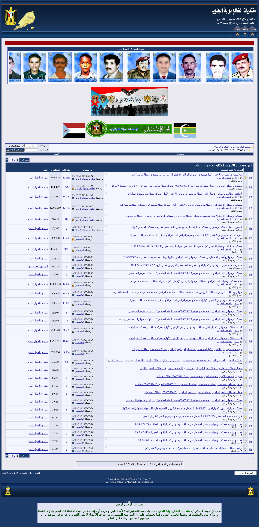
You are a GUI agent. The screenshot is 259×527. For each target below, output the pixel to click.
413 (66, 218)
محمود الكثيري (236, 181)
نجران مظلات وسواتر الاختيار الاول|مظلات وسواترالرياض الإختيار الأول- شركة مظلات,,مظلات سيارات (186, 234)
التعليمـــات (180, 154)
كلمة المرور (42, 149)
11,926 (66, 177)
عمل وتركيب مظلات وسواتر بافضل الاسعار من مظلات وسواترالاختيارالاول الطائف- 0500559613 (189, 424)
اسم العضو (43, 145)
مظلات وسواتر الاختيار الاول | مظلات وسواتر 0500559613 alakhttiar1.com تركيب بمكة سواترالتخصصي (185, 273)
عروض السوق (236, 268)
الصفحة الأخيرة (224, 178)
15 (66, 320)
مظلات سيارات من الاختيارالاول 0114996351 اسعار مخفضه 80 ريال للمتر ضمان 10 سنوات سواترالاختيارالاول (182, 408)
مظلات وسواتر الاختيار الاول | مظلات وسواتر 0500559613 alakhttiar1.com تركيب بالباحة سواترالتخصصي (185, 319)
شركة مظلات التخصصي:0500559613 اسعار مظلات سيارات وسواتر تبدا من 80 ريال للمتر (193, 416)
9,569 (66, 330)
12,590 (66, 283)
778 (66, 187)
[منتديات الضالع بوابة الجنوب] (8, 495)
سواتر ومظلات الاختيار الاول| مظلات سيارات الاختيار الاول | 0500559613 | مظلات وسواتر (193, 392)
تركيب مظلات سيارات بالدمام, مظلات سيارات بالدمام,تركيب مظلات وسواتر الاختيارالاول (193, 448)
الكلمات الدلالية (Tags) (221, 147)
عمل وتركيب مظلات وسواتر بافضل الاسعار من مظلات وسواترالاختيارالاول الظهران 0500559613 (189, 432)
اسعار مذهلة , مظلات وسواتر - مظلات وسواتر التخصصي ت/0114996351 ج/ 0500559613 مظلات (189, 384)
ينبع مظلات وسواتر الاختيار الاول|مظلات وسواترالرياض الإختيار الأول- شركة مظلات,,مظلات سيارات (187, 174)
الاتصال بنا (35, 473)
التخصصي (79, 239)
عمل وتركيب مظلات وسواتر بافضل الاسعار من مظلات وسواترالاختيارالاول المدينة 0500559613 (190, 440)
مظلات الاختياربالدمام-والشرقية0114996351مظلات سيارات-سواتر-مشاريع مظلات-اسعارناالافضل (189, 360)
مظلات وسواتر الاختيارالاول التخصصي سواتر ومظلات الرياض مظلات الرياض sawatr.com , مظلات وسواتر (184, 215)
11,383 (66, 237)
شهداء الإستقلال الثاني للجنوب (131, 49)
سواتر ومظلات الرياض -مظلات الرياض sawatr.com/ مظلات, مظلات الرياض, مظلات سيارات (191, 292)
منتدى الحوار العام (38, 177)
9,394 (66, 352)
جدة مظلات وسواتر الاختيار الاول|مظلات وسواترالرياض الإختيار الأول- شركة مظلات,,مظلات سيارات (187, 281)
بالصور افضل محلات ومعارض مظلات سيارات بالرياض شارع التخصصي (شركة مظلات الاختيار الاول (187, 227)
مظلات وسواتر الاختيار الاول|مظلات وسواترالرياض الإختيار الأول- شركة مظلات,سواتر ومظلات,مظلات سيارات (181, 204)
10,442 (66, 293)
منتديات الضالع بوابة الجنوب (240, 147)
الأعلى (5, 473)
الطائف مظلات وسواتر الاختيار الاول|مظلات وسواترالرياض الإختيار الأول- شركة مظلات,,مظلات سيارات (185, 193)
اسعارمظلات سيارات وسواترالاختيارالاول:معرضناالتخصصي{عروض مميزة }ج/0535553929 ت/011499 (187, 265)
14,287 (66, 196)
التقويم (56, 154)
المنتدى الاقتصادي (38, 266)
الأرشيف (14, 473)
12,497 (66, 207)
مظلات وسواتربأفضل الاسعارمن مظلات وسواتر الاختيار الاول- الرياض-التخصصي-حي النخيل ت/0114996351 (183, 257)
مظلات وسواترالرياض (85, 179)
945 (66, 248)
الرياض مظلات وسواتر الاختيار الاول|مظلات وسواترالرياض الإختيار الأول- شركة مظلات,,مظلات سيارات (185, 300)
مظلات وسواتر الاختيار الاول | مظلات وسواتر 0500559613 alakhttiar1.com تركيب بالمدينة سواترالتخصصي (184, 400)
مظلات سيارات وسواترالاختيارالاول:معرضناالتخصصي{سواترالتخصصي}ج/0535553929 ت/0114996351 (186, 246)
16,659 (66, 341)
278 (66, 361)
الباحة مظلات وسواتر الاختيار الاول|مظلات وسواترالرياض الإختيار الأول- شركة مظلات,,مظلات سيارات (186, 327)
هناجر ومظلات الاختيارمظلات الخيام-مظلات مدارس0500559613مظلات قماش (199, 376)
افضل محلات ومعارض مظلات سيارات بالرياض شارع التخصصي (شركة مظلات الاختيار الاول (191, 368)
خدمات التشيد (236, 189)
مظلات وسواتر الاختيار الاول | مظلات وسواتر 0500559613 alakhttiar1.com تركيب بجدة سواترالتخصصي (185, 311)
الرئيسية (24, 473)
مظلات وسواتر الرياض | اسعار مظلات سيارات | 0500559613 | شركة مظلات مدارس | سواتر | (191, 185)
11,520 (66, 302)
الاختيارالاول (237, 252)
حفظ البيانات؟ (14, 146)
